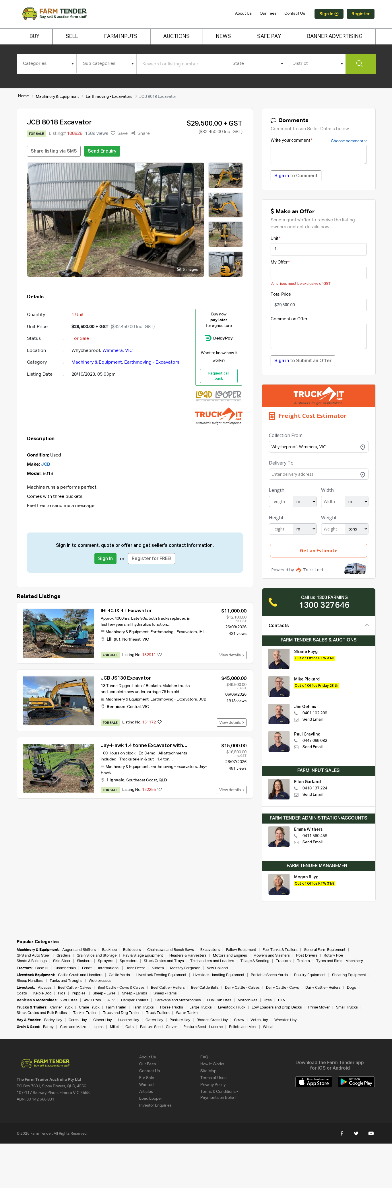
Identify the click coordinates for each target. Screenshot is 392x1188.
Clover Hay (102, 1020)
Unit (274, 238)
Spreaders (128, 961)
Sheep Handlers (30, 981)
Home (23, 96)
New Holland (217, 968)
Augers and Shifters (79, 950)
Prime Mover (319, 1007)
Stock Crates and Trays (164, 961)
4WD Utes (92, 1000)
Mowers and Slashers (271, 955)
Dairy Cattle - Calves (242, 988)
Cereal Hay (78, 1020)
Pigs (61, 993)
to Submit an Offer (302, 361)
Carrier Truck (61, 1007)
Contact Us (294, 13)
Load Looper (150, 1099)
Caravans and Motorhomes (178, 1000)
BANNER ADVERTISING (334, 36)
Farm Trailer (116, 1007)
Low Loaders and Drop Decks (277, 1007)
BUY (34, 36)
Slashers (84, 961)
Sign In (326, 14)
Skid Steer (62, 961)
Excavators (210, 950)
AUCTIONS (176, 36)
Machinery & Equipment (57, 97)
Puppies (79, 993)
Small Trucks (347, 1007)
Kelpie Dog (42, 993)
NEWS (223, 36)
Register (361, 14)
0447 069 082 (314, 741)
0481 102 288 (314, 713)
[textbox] (47, 63)
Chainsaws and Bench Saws (170, 950)
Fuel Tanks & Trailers (280, 950)
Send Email (312, 719)
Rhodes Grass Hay (212, 1020)
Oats (129, 1027)
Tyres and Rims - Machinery (339, 961)
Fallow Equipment (241, 950)
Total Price (281, 294)
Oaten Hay (154, 1020)
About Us (243, 13)
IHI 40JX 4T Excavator (126, 610)
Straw (239, 1020)
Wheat (268, 1027)
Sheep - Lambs (134, 993)
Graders (63, 955)
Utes (268, 1000)
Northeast (131, 639)
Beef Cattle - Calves (74, 988)
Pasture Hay (180, 1020)
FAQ (204, 1057)
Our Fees (268, 13)
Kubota (158, 968)
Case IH (41, 968)
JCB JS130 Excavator (126, 678)
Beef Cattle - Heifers (168, 988)
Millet (114, 1027)
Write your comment (290, 140)
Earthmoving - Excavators (109, 97)
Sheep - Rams (165, 993)
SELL (72, 36)
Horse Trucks (171, 1007)
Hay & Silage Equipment (143, 955)
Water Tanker (187, 1013)
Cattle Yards (119, 975)
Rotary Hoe (333, 955)
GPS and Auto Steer (33, 955)
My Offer (279, 262)
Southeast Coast (141, 780)
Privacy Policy (213, 1085)
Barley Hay (53, 1020)
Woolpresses (100, 981)
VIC (129, 350)
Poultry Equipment (310, 975)
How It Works (212, 1064)
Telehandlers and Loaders (212, 961)
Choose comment (347, 141)
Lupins (98, 1027)
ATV (111, 1000)
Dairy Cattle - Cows (282, 988)
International (108, 968)
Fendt (87, 968)
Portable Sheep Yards (269, 975)
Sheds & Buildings (32, 961)
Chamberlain (65, 968)
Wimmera (112, 350)
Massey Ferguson (185, 968)
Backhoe (109, 950)
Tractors (283, 961)
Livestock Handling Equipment (218, 975)
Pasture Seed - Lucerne (203, 1027)
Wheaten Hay (285, 1020)
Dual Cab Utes (219, 1000)
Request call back (218, 376)
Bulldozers (132, 950)
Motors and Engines (230, 955)
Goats (22, 993)
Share (143, 133)
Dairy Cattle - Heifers (323, 988)
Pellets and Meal (243, 1027)
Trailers (303, 961)
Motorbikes (247, 1000)
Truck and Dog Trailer (121, 1013)
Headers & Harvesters (188, 955)
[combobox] (47, 63)
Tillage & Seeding (254, 961)
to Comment (296, 176)
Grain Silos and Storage (97, 955)
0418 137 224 (314, 788)
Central (134, 707)
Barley (48, 1027)
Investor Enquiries (155, 1105)
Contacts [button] (279, 626)
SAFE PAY (269, 36)
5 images (190, 270)
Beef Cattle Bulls (205, 988)
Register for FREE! (151, 559)
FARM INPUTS (120, 36)
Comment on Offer (289, 319)
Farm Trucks (143, 1007)
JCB (45, 464)
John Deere (135, 968)
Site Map (208, 1071)
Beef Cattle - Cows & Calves (121, 988)
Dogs (351, 988)
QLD (163, 780)
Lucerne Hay (128, 1020)
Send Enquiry (102, 151)
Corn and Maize (73, 1027)
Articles (146, 1092)
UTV (282, 1000)
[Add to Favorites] (160, 655)
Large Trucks (200, 1007)
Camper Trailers (134, 1000)
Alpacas (45, 988)
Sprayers (105, 961)
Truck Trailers (158, 1013)
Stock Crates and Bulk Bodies (42, 1013)
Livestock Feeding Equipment (161, 975)
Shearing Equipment (349, 975)
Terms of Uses (213, 1078)
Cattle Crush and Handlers (80, 975)
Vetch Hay (259, 1020)
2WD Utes (68, 1000)
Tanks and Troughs (66, 981)
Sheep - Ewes (104, 993)
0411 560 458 (314, 836)
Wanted (146, 1085)
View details (230, 655)
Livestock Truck (231, 1007)
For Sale (146, 1078)
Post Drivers (306, 955)
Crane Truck (89, 1007)
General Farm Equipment (325, 950)
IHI (201, 632)
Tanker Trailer (85, 1013)
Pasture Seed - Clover (158, 1027)
